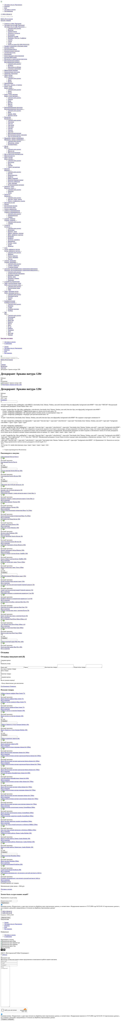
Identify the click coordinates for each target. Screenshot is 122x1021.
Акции (6, 346)
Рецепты (7, 6)
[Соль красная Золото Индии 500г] (12, 470)
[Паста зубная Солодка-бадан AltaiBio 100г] (14, 553)
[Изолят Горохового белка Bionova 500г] (13, 545)
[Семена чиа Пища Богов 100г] (10, 519)
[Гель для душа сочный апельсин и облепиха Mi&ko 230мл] (19, 824)
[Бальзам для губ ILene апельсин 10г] (12, 484)
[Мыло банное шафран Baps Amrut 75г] (13, 693)
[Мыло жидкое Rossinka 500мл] (10, 855)
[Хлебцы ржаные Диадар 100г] (10, 502)
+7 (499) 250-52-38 (6, 913)
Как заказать (8, 353)
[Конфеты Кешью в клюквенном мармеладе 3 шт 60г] (17, 593)
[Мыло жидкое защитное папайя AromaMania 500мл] (17, 816)
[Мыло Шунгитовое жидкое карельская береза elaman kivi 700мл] (21, 764)
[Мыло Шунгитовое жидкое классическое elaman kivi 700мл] (19, 798)
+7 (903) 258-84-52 (6, 14)
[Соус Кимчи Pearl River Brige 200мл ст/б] (14, 619)
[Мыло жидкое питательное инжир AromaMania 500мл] (18, 807)
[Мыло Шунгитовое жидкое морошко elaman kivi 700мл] (18, 790)
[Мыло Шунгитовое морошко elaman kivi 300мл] (16, 747)
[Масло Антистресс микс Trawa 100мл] (13, 562)
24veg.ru (4, 954)
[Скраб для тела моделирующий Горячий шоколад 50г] (18, 584)
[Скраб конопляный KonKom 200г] (12, 864)
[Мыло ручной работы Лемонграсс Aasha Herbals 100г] (18, 841)
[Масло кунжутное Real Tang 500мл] (12, 627)
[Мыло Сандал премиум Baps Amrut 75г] (13, 702)
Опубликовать (5, 686)
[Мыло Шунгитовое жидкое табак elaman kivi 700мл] (17, 781)
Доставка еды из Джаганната (13, 4)
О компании (8, 343)
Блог (5, 8)
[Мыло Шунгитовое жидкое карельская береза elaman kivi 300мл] (21, 755)
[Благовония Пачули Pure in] (9, 456)
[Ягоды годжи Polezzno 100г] (10, 527)
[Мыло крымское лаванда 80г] (10, 738)
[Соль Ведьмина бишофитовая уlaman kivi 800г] (15, 773)
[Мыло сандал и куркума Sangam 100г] (13, 710)
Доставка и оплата (10, 9)
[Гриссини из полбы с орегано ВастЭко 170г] (15, 602)
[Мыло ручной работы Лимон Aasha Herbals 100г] (16, 833)
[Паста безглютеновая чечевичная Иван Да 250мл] (16, 510)
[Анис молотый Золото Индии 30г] (12, 536)
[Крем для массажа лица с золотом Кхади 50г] (15, 610)
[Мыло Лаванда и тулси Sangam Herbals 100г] (15, 724)
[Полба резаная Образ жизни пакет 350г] (13, 576)
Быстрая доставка (7, 338)
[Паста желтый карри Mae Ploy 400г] (12, 641)
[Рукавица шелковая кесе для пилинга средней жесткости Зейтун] (21, 873)
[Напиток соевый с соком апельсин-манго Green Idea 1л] (18, 493)
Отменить (13, 686)
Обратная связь (5, 917)
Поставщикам (8, 11)
